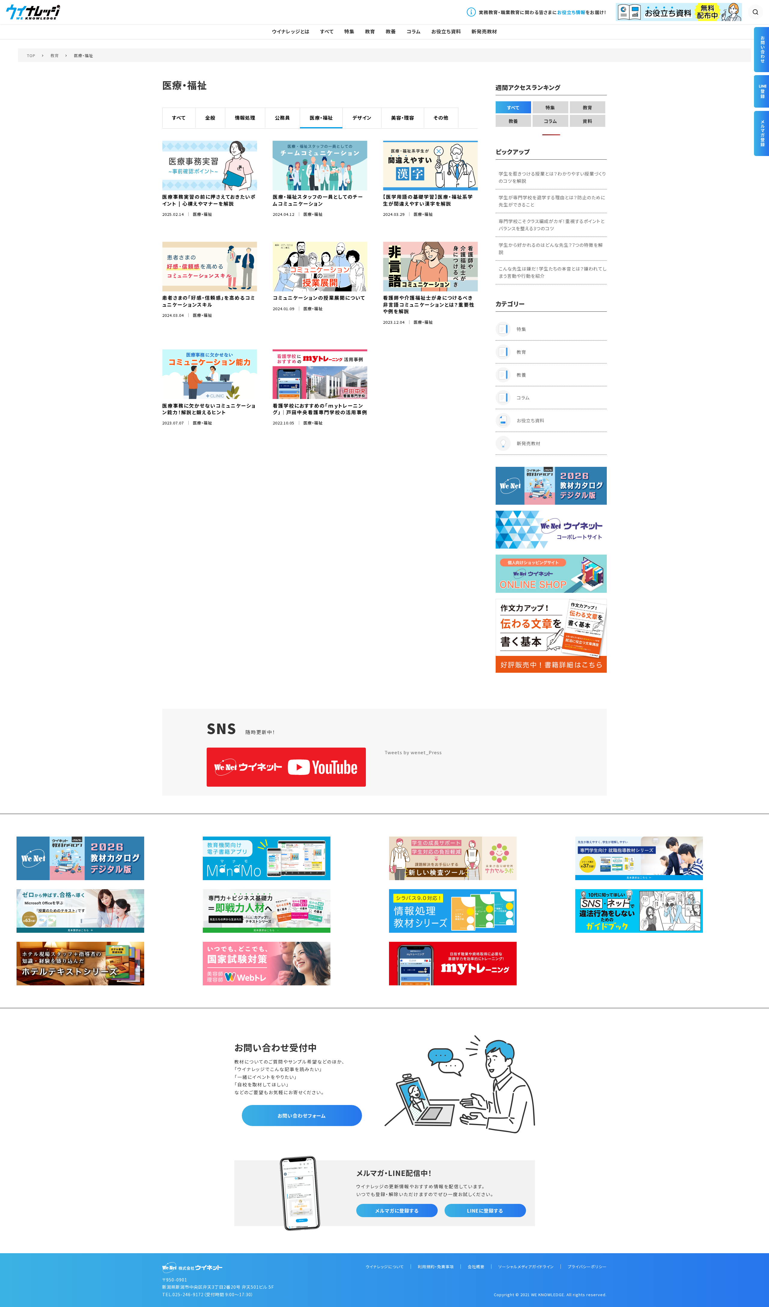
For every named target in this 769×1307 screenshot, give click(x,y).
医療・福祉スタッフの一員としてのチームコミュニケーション (318, 200)
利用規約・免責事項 (436, 1266)
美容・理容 (402, 117)
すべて (327, 31)
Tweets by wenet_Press (413, 752)
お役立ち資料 (446, 31)
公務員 (282, 117)
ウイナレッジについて (385, 1266)
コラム (413, 31)
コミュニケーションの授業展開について (319, 297)
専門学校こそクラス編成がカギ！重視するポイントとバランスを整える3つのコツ (552, 224)
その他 (441, 117)
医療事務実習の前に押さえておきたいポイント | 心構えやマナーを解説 (209, 200)
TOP (31, 55)
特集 (349, 31)
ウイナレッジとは (291, 31)
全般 (210, 117)
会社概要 (476, 1266)
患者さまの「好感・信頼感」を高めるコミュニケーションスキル (208, 301)
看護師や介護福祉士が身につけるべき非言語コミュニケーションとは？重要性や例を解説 (429, 304)
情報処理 (245, 117)
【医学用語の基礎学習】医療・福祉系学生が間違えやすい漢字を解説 (428, 200)
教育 (370, 31)
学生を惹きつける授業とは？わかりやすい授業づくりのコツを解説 (552, 177)
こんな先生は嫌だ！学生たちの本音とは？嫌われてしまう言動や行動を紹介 (553, 272)
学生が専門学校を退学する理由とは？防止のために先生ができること (552, 201)
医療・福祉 (321, 117)
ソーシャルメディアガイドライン (526, 1266)
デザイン (362, 117)
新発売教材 (484, 31)
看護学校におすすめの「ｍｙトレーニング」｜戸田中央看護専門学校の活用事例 (320, 409)
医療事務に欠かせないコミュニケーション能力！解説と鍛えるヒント (209, 409)
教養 (391, 31)
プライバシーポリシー (587, 1266)
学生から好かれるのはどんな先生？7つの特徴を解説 (551, 248)
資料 (587, 121)
